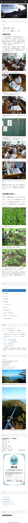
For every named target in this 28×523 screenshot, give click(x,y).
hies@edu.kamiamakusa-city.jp (10, 366)
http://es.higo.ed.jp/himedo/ (9, 368)
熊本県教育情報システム (8, 502)
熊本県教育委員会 (6, 499)
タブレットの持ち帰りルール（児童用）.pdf (13, 332)
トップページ (5, 506)
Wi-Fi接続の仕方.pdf (8, 346)
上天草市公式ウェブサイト (8, 504)
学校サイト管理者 (16, 31)
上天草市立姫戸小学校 (9, 2)
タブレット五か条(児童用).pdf (10, 341)
